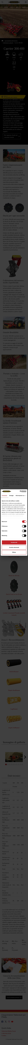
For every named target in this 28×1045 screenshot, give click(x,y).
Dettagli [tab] (11, 495)
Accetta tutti (14, 542)
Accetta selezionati (14, 547)
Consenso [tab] (4, 495)
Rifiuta (14, 552)
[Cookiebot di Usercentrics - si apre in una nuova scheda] (20, 491)
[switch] (24, 527)
